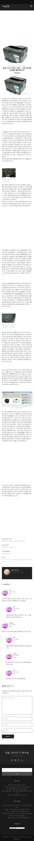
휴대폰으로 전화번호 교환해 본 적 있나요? (13, 541)
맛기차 (7, 811)
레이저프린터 (15, 559)
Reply (10, 593)
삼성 (21, 559)
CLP (3, 559)
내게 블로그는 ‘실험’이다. (9, 547)
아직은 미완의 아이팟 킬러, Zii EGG (19, 809)
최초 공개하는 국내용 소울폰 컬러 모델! (19, 817)
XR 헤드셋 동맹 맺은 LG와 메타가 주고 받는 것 (17, 787)
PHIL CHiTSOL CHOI (17, 572)
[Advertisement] (17, 27)
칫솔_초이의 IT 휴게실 (17, 752)
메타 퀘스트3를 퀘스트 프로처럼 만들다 (17, 789)
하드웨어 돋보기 (22, 66)
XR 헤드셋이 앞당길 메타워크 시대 (17, 795)
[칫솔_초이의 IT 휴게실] (6, 6)
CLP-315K (8, 559)
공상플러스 (11, 623)
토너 (5, 562)
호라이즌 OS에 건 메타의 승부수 (17, 784)
